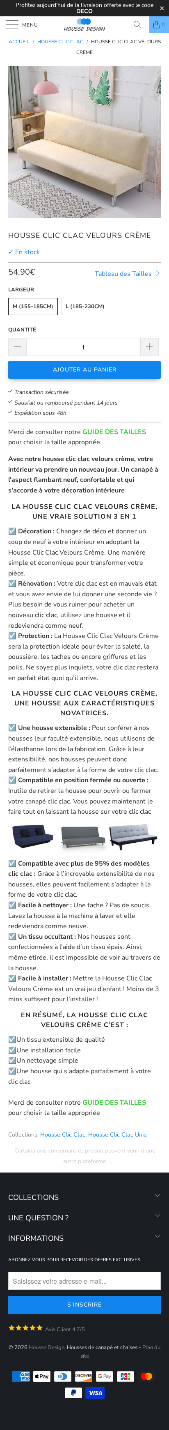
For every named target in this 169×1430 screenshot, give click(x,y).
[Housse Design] (84, 24)
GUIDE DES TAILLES (114, 431)
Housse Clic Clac (62, 1134)
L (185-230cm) (85, 306)
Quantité (22, 329)
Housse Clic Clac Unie (117, 1134)
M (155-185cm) (33, 306)
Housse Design (46, 1347)
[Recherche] (140, 24)
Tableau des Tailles (124, 273)
